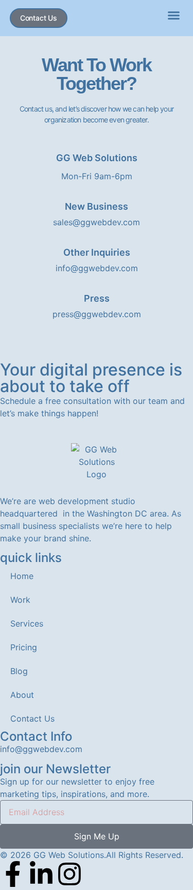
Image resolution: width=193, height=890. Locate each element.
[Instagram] (69, 874)
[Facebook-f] (13, 874)
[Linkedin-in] (41, 874)
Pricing (23, 647)
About (22, 695)
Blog (19, 671)
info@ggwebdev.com (41, 749)
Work (20, 600)
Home (21, 576)
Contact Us (32, 718)
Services (26, 623)
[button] (174, 15)
